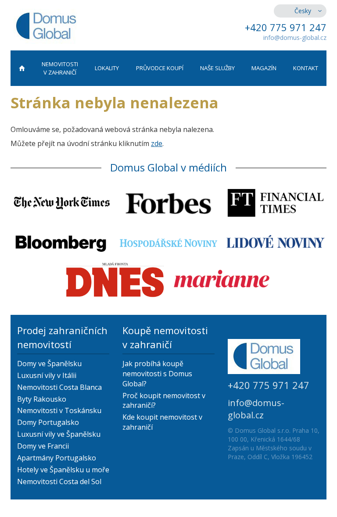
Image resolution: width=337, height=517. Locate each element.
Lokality (107, 68)
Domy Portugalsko (48, 422)
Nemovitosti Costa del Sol (59, 481)
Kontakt (305, 68)
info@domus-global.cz (294, 37)
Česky (302, 11)
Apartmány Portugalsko (56, 458)
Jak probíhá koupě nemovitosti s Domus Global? (157, 374)
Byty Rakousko (41, 399)
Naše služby (217, 68)
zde (156, 143)
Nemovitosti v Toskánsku (59, 410)
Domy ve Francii (43, 446)
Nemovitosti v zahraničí (60, 68)
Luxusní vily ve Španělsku (58, 434)
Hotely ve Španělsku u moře (63, 469)
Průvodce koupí (159, 68)
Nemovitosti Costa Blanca (59, 387)
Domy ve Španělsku (49, 363)
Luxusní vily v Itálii (46, 375)
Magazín (263, 68)
